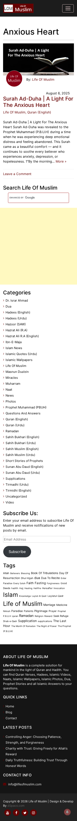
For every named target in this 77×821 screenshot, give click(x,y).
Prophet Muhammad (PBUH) (26, 407)
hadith (14, 588)
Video (10, 502)
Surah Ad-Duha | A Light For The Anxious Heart (38, 101)
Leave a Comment (18, 174)
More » (61, 161)
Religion (39, 616)
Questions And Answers (23, 413)
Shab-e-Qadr (10, 621)
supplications (45, 621)
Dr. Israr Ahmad (17, 300)
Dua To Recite (50, 578)
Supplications (15, 479)
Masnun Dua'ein (17, 372)
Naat (9, 389)
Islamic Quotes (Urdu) (21, 354)
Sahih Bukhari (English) (22, 437)
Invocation (59, 588)
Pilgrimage (41, 611)
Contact (11, 718)
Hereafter (47, 588)
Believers (15, 573)
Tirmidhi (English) (18, 490)
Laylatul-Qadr (55, 596)
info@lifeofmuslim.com (24, 784)
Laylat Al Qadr (39, 596)
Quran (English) (17, 419)
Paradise (17, 611)
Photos (11, 401)
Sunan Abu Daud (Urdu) (23, 473)
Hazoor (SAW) (16, 324)
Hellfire (37, 588)
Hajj (21, 588)
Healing (28, 588)
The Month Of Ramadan (23, 626)
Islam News (14, 348)
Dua (8, 306)
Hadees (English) (18, 312)
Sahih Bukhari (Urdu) (21, 443)
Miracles (12, 378)
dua (37, 578)
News (10, 395)
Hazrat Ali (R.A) (16, 330)
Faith (30, 583)
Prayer (53, 611)
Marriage (49, 604)
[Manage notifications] (67, 812)
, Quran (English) (38, 112)
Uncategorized (16, 496)
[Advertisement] (38, 246)
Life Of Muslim (43, 79)
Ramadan (12, 431)
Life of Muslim (22, 603)
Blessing (25, 573)
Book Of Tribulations (44, 573)
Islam (10, 594)
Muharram (13, 384)
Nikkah (6, 611)
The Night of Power (47, 626)
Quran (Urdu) (15, 425)
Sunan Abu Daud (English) (24, 467)
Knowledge (25, 596)
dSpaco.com (15, 805)
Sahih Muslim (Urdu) (20, 455)
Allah (6, 573)
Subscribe (17, 552)
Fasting (40, 583)
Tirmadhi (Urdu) (17, 484)
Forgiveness (53, 583)
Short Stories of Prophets (24, 461)
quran (15, 616)
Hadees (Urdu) (16, 318)
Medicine (61, 604)
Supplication (27, 621)
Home (10, 706)
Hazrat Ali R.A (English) (22, 336)
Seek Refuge (60, 615)
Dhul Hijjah (27, 578)
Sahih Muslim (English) (22, 449)
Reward (48, 616)
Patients (28, 611)
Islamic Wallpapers (19, 360)
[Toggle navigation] (68, 8)
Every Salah (19, 583)
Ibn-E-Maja (14, 342)
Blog (9, 712)
